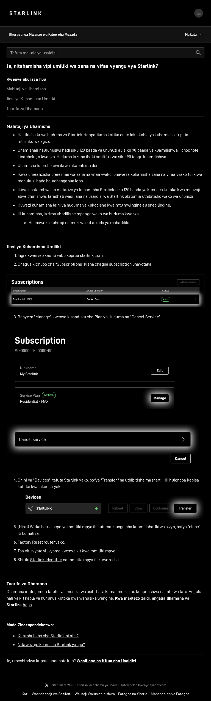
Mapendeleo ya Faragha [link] (170, 694)
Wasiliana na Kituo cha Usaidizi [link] (106, 661)
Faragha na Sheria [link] (133, 694)
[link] (25, 13)
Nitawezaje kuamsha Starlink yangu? (51, 644)
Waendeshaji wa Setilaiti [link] (51, 694)
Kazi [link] (25, 694)
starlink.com (91, 255)
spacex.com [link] (158, 685)
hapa (27, 604)
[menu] (198, 13)
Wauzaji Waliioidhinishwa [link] (95, 694)
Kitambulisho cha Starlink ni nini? (48, 635)
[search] (198, 52)
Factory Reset (30, 542)
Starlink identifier (46, 559)
